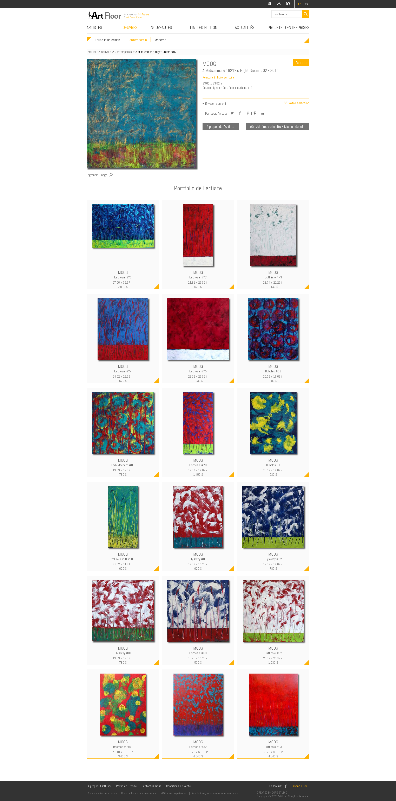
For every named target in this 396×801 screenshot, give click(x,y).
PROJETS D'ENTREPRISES (288, 27)
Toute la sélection (107, 39)
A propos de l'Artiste (221, 126)
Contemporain (137, 39)
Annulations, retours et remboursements (215, 793)
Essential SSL (299, 786)
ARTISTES (94, 27)
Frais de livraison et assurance (139, 793)
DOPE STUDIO (279, 792)
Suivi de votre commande (102, 793)
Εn (307, 4)
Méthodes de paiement (174, 793)
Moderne (160, 39)
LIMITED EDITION (203, 27)
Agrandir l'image (97, 175)
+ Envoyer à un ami (214, 103)
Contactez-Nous (151, 786)
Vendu (301, 62)
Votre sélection (298, 103)
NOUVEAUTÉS (161, 27)
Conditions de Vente (178, 786)
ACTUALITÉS (244, 27)
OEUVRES (130, 27)
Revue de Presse (126, 786)
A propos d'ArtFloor (99, 786)
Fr (299, 4)
